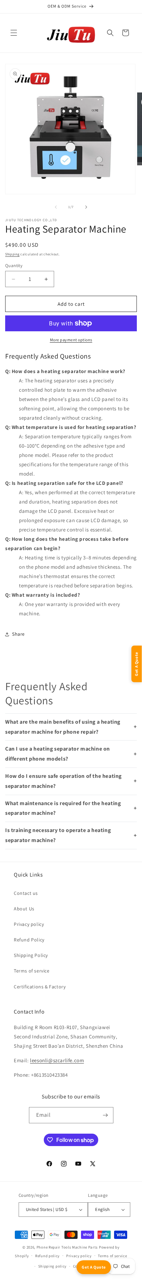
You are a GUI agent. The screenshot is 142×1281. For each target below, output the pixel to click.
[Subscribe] (105, 1115)
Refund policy (47, 1255)
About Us (24, 909)
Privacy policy (29, 924)
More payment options (71, 339)
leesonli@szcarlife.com (57, 1060)
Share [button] (18, 634)
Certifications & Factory (39, 987)
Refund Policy (29, 940)
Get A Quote (94, 1267)
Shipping (12, 254)
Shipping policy (52, 1266)
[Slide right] (86, 207)
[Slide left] (55, 207)
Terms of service (32, 971)
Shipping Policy (31, 955)
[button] (13, 32)
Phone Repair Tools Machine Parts (67, 1247)
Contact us (26, 893)
